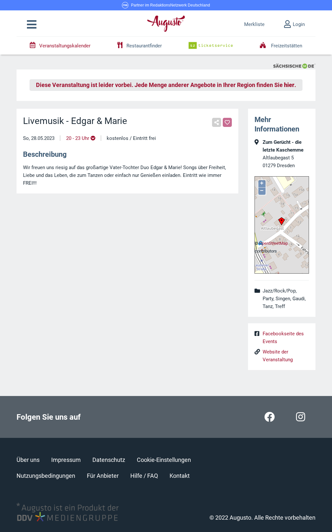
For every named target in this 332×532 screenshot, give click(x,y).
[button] (31, 24)
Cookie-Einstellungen (164, 459)
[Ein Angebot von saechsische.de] (294, 65)
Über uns (28, 459)
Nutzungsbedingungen (46, 475)
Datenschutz (108, 459)
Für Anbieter (103, 475)
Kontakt (180, 475)
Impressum (66, 459)
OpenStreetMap (273, 243)
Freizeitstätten (286, 46)
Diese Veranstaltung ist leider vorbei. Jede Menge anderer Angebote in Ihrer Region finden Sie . (166, 85)
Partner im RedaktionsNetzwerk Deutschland (170, 5)
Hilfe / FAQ (144, 475)
